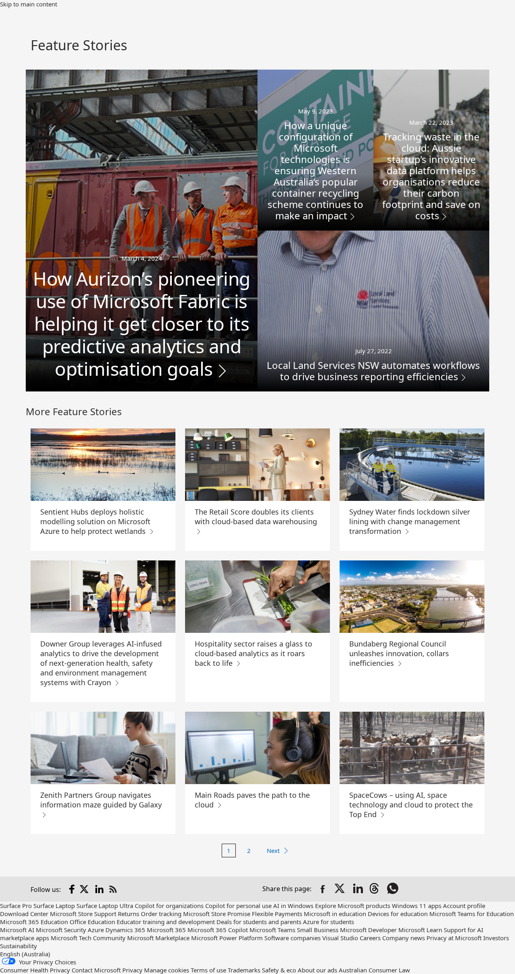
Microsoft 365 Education (34, 922)
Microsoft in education (335, 914)
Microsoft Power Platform (227, 938)
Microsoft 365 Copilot (217, 930)
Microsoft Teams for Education (471, 914)
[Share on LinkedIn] (358, 889)
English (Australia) (25, 954)
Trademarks (244, 970)
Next (273, 850)
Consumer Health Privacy (35, 970)
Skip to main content (28, 4)
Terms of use (208, 970)
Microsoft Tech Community (88, 938)
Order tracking (161, 914)
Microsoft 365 (166, 930)
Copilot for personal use (238, 906)
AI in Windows (293, 906)
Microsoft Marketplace (158, 938)
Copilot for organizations (169, 906)
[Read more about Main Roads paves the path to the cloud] (257, 748)
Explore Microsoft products (352, 906)
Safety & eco (279, 970)
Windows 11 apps (416, 906)
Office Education (92, 922)
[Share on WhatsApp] (393, 889)
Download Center (24, 914)
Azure (96, 930)
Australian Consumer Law (374, 970)
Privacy (132, 970)
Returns (128, 914)
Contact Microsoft (96, 970)
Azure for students (328, 922)
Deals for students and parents (258, 922)
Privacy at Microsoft (454, 938)
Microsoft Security (61, 930)
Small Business (317, 930)
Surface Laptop (54, 906)
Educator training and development (166, 922)
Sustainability (18, 946)
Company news (403, 938)
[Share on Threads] (375, 889)
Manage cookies (166, 970)
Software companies (292, 938)
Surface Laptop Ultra (104, 906)
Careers (370, 938)
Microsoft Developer (368, 930)
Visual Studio (340, 938)
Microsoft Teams (272, 930)
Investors (496, 938)
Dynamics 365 (125, 930)
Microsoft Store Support (83, 914)
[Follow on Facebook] (72, 889)
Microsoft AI (17, 930)
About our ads (317, 970)
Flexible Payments (277, 914)
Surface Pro (16, 906)
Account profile (464, 906)
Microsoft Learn (420, 930)
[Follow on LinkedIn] (99, 889)
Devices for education (398, 914)
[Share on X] (340, 889)
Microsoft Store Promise (216, 914)
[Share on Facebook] (322, 889)
